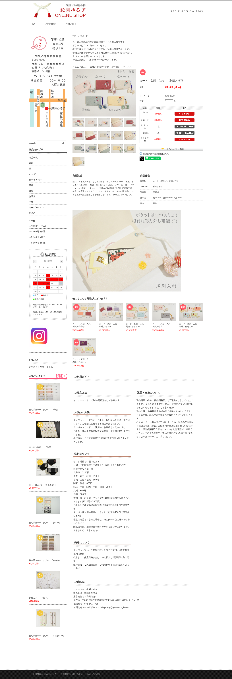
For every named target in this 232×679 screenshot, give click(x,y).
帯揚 (31, 191)
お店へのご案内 (93, 674)
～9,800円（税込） (38, 242)
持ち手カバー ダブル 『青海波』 (46, 560)
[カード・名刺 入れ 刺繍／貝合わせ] (84, 347)
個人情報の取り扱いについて (44, 674)
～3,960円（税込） (38, 231)
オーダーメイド (36, 207)
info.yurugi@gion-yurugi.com (114, 607)
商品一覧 (84, 36)
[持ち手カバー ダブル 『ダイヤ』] (48, 505)
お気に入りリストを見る (41, 367)
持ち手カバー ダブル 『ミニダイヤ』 (48, 636)
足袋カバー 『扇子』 (39, 598)
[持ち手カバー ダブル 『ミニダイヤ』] (48, 618)
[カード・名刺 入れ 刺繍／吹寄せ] (84, 312)
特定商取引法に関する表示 (71, 674)
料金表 (32, 213)
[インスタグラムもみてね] (39, 345)
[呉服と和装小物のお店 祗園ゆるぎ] (58, 17)
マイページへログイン (180, 11)
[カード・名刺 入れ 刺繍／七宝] (164, 312)
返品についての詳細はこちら (156, 154)
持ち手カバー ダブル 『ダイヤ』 (46, 523)
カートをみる (197, 11)
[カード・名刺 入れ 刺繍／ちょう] (111, 312)
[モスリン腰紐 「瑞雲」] (48, 429)
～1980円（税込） (38, 226)
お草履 (32, 196)
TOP (34, 24)
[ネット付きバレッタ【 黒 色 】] (48, 467)
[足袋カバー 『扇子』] (48, 580)
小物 (31, 202)
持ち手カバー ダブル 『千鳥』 (45, 410)
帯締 (31, 185)
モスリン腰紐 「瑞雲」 (41, 447)
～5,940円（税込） (38, 237)
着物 (31, 163)
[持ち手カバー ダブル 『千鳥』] (48, 392)
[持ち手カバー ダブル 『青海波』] (48, 542)
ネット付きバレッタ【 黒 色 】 (43, 485)
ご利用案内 (50, 24)
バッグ (32, 174)
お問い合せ (70, 24)
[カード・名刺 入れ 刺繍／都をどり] (191, 312)
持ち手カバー (35, 180)
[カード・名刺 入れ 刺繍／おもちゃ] (137, 312)
